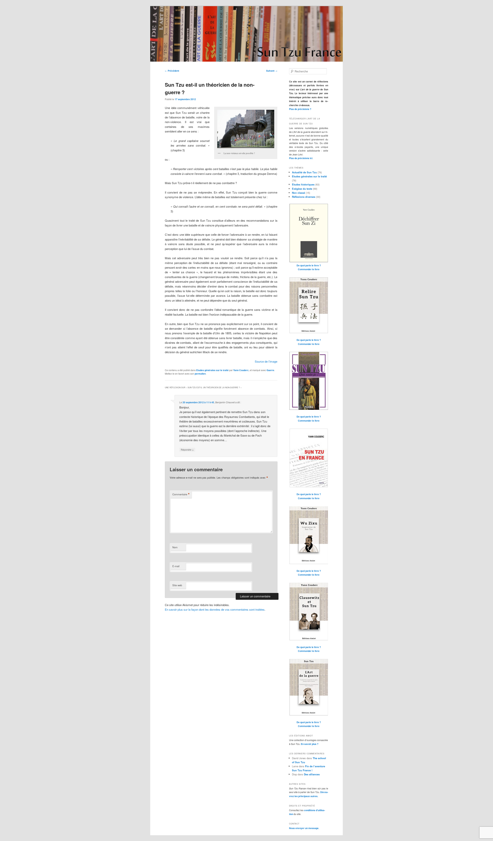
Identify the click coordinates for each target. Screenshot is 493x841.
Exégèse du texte (302, 188)
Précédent (172, 70)
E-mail (175, 566)
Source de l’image (266, 361)
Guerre (270, 370)
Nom (175, 547)
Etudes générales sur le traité (212, 370)
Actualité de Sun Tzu (304, 172)
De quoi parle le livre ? (309, 265)
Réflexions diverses (303, 197)
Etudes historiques (303, 184)
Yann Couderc (241, 370)
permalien (200, 373)
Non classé (298, 193)
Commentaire (181, 494)
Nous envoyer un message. (304, 828)
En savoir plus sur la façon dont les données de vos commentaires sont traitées (215, 609)
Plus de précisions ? (300, 109)
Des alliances (312, 774)
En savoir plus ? (309, 744)
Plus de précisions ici (300, 158)
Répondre (187, 449)
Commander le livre (308, 269)
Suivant (271, 70)
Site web (177, 585)
